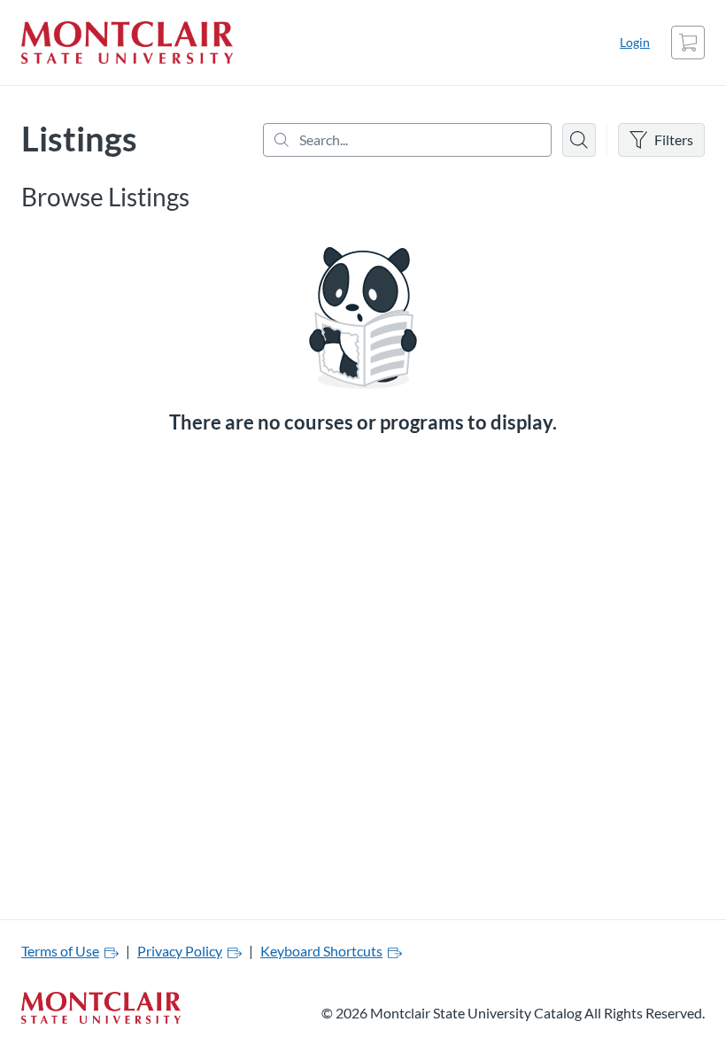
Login (635, 42)
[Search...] (407, 140)
